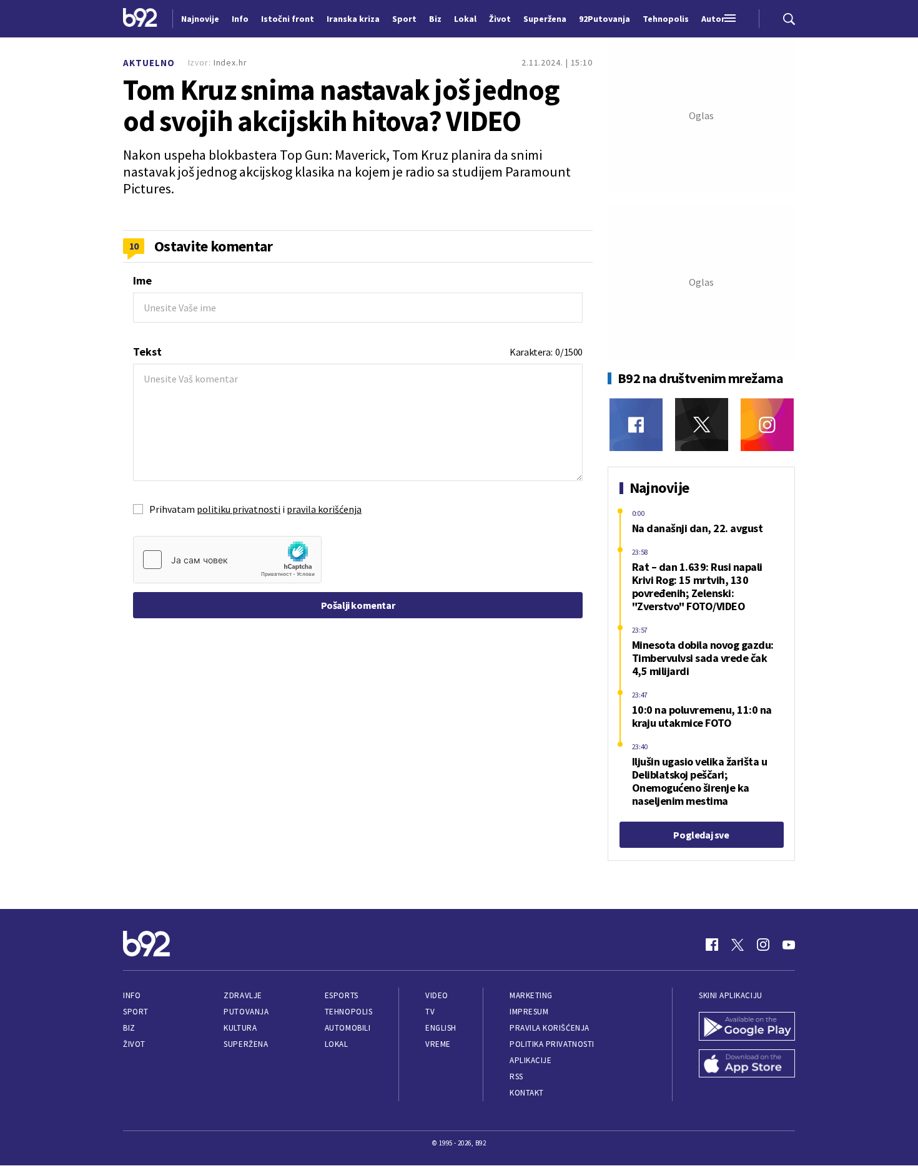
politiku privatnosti (238, 509)
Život (134, 1044)
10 (134, 246)
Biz (129, 1028)
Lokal (336, 1044)
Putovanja (246, 1011)
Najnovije (200, 18)
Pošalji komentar (358, 605)
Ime (142, 280)
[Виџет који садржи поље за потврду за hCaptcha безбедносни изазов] (227, 559)
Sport (136, 1011)
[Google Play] (747, 1027)
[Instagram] (767, 424)
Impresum (529, 1011)
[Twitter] (701, 424)
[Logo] (140, 18)
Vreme (438, 1044)
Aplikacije (530, 1060)
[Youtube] (788, 944)
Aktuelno (149, 63)
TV (430, 1011)
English (441, 1028)
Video (436, 995)
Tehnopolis (348, 1011)
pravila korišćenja (324, 509)
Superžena (246, 1044)
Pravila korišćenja (550, 1028)
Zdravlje (243, 995)
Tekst (147, 351)
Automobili (347, 1028)
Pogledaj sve (701, 835)
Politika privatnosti (552, 1044)
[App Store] (747, 1065)
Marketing (531, 995)
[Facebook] (636, 424)
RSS (516, 1076)
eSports (341, 995)
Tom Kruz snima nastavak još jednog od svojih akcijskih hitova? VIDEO (341, 105)
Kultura (240, 1028)
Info (132, 995)
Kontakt (527, 1092)
